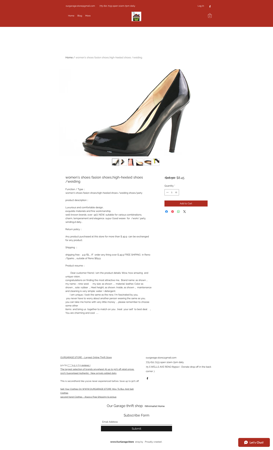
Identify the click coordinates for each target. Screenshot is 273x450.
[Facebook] (210, 6)
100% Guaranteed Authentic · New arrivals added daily (88, 373)
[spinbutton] (171, 192)
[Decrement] (167, 192)
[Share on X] (184, 211)
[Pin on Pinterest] (172, 211)
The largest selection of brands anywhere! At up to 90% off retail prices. (97, 369)
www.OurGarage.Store (122, 442)
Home (69, 57)
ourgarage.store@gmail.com (80, 6)
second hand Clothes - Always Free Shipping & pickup (88, 397)
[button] (210, 15)
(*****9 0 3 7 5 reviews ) (78, 365)
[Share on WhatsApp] (178, 211)
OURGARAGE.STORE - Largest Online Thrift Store (86, 357)
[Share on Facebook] (166, 211)
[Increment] (176, 192)
